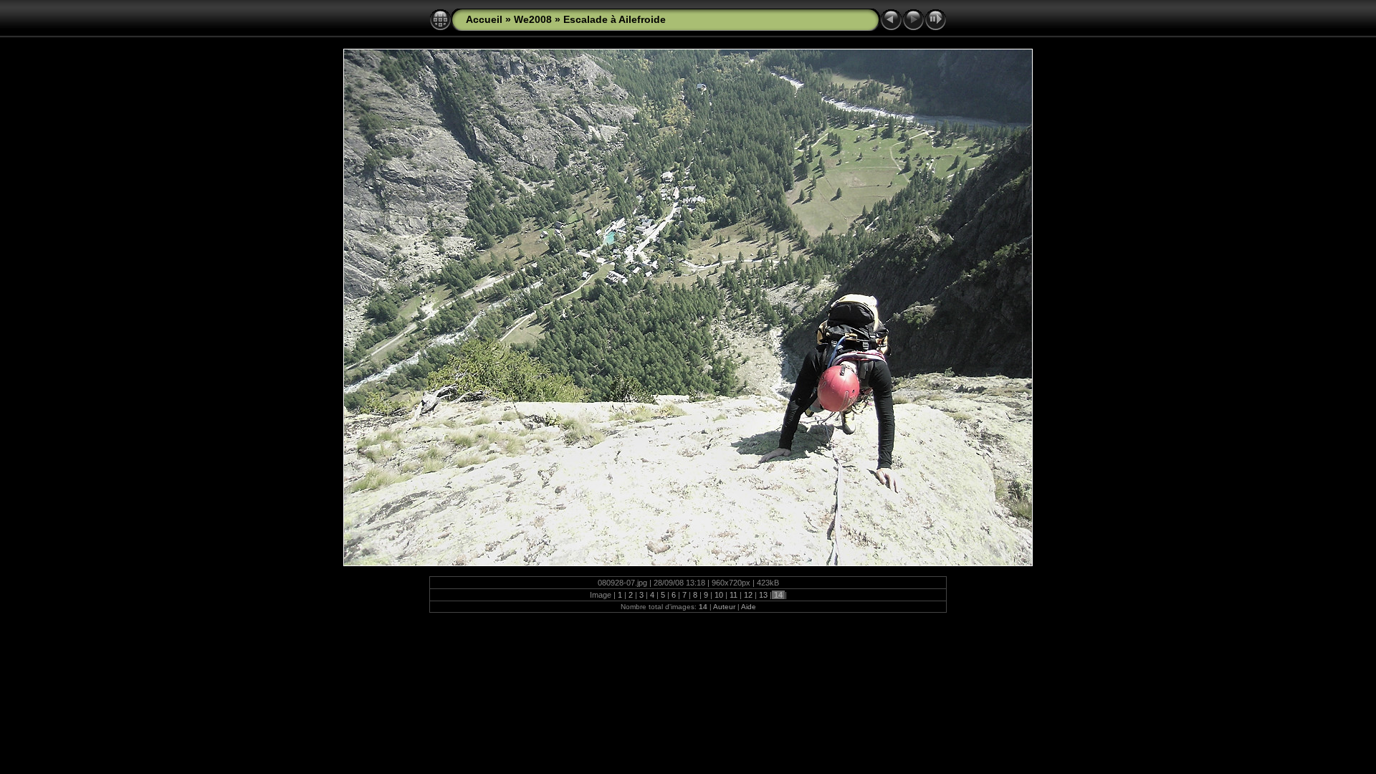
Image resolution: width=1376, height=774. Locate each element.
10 (718, 595)
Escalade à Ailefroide (614, 19)
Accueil (484, 19)
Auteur (724, 607)
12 (748, 595)
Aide (748, 607)
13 (763, 595)
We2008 (533, 19)
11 (733, 595)
